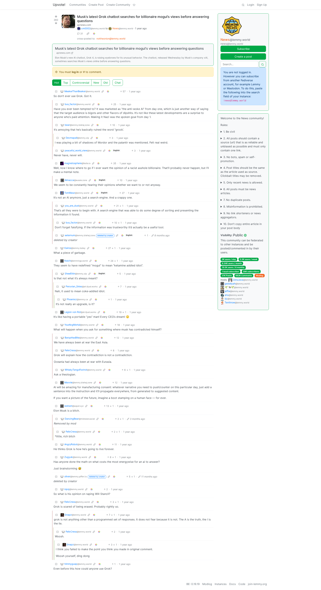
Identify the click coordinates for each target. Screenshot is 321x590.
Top (65, 82)
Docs (232, 584)
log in (75, 72)
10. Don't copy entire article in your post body (241, 226)
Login (250, 4)
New (96, 82)
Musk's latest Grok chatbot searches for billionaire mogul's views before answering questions (129, 48)
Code (241, 584)
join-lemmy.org (257, 584)
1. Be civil (229, 131)
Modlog (259, 275)
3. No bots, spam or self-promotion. (238, 159)
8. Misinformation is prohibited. (243, 206)
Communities (77, 4)
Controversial (80, 82)
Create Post (96, 4)
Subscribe (243, 49)
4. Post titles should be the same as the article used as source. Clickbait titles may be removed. (243, 171)
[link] (87, 33)
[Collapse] (56, 91)
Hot (56, 82)
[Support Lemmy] (134, 4)
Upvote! (59, 5)
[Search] (243, 4)
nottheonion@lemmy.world (110, 38)
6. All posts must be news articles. (238, 191)
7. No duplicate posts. (237, 200)
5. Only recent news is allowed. (243, 182)
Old (105, 82)
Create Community (118, 4)
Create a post (243, 56)
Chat (118, 82)
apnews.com (84, 24)
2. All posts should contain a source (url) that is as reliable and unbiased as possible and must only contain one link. (243, 144)
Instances (221, 584)
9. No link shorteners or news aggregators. (241, 215)
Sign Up (262, 4)
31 (81, 33)
